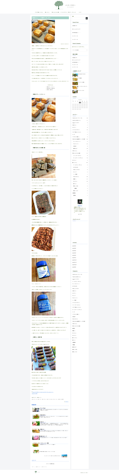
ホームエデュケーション (54, 399)
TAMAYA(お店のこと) (80, 120)
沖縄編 (81, 188)
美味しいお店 (80, 186)
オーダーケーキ (75, 36)
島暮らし (80, 179)
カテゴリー (80, 127)
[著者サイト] (78, 214)
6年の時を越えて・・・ (76, 32)
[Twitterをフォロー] (80, 214)
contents (49, 84)
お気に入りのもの (80, 169)
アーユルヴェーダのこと (80, 164)
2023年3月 (74, 253)
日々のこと (80, 160)
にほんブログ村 (34, 393)
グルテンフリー (80, 143)
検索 (73, 16)
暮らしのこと (40, 397)
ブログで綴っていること (80, 132)
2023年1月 (74, 257)
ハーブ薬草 (80, 174)
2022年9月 (74, 267)
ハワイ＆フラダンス (80, 129)
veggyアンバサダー (80, 122)
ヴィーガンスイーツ (80, 141)
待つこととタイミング (76, 29)
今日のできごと (35, 397)
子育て (60, 399)
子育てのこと (80, 150)
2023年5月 (74, 248)
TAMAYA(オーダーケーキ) (80, 118)
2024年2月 (74, 245)
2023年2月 (74, 255)
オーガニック (44, 399)
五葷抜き (80, 146)
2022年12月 (74, 260)
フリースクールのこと (80, 155)
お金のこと (80, 125)
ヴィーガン (40, 399)
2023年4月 (74, 250)
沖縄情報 (80, 193)
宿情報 (80, 195)
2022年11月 (74, 262)
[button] (87, 50)
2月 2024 (80, 99)
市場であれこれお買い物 (50, 88)
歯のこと (80, 183)
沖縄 (62, 399)
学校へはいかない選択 (80, 153)
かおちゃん (80, 205)
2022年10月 (74, 264)
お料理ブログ (74, 25)
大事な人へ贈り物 (49, 89)
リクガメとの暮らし (80, 136)
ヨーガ (80, 134)
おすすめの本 (80, 167)
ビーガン (49, 399)
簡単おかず (80, 148)
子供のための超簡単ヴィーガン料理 (80, 139)
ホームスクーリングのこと (80, 157)
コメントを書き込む (50, 463)
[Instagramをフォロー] (81, 214)
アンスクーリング (35, 399)
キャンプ (80, 172)
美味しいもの (80, 190)
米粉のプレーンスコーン (50, 86)
